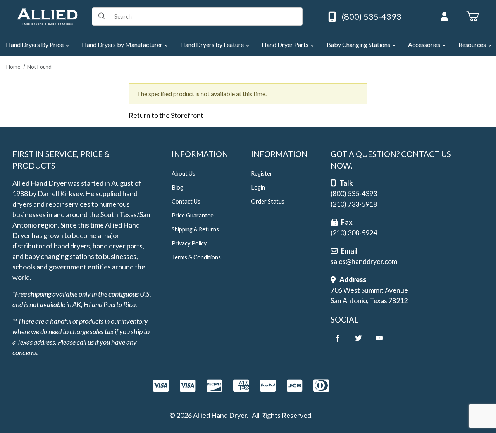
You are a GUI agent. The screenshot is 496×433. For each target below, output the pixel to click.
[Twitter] (358, 338)
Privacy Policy (189, 243)
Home (13, 67)
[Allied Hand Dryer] (47, 15)
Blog (177, 187)
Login (258, 187)
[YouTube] (379, 338)
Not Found (39, 67)
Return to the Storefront (166, 115)
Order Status (267, 201)
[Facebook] (337, 338)
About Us (183, 173)
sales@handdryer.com (364, 261)
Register (261, 173)
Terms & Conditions (196, 257)
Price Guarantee (193, 215)
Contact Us (186, 201)
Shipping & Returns (195, 229)
